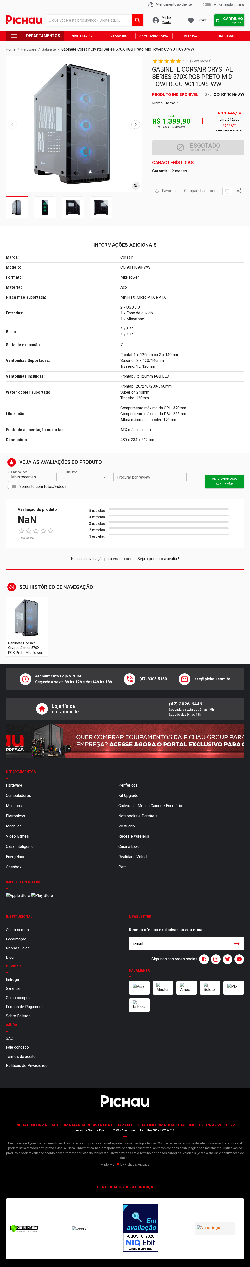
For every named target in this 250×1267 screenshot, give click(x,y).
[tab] (17, 207)
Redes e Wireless (133, 836)
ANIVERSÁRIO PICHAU (154, 35)
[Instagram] (215, 959)
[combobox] (93, 20)
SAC (9, 1038)
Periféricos (128, 785)
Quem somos (17, 930)
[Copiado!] (227, 191)
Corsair (171, 103)
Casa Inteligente (20, 846)
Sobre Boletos (18, 1016)
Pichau (129, 1164)
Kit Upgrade (128, 795)
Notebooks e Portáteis (137, 816)
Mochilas (13, 826)
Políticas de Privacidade (27, 1065)
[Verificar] (24, 1231)
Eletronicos (15, 816)
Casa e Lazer (129, 846)
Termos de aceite (21, 1056)
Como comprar (18, 997)
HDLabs (143, 1164)
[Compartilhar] (239, 191)
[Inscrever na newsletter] (237, 943)
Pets (122, 867)
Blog (10, 957)
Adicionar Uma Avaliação (224, 481)
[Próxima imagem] (135, 124)
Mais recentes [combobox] (23, 477)
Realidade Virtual (132, 856)
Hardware (14, 785)
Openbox (13, 867)
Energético (15, 856)
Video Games (17, 836)
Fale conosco (17, 1047)
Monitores (14, 805)
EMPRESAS (226, 35)
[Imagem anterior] (12, 124)
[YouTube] (238, 959)
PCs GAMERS (118, 35)
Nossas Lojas (18, 948)
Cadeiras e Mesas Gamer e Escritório (150, 805)
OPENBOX (190, 35)
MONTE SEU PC (82, 35)
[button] (157, 191)
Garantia (13, 988)
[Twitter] (226, 959)
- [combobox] (64, 477)
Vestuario (126, 826)
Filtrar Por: (70, 472)
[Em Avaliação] (140, 1228)
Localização (16, 939)
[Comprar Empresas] (125, 741)
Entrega (12, 979)
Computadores (18, 795)
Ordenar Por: (19, 472)
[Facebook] (203, 959)
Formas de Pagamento (25, 1006)
